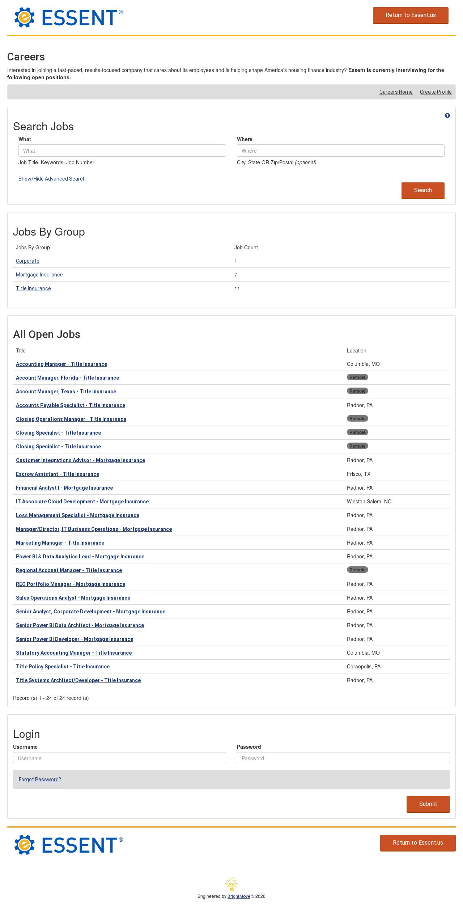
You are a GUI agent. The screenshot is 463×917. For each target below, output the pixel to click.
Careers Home (396, 92)
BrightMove (239, 896)
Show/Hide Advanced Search (52, 179)
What (24, 139)
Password (249, 746)
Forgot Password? (40, 779)
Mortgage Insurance (39, 275)
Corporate (27, 261)
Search (423, 190)
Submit (428, 803)
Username (25, 746)
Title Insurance (33, 288)
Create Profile (436, 92)
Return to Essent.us (411, 15)
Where (244, 139)
